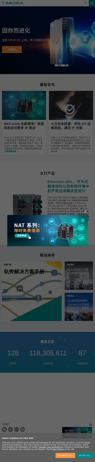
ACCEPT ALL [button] (84, 455)
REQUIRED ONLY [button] (65, 455)
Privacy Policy (57, 449)
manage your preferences (51, 447)
